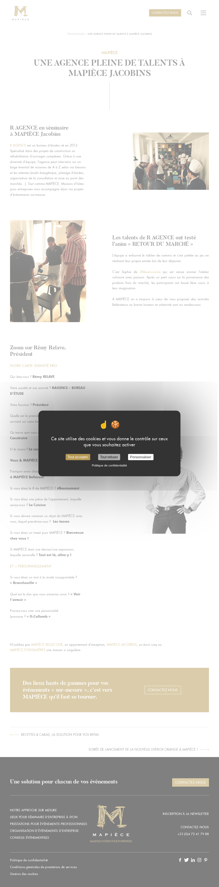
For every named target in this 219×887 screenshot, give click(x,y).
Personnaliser (140, 457)
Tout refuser (109, 457)
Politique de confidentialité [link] (109, 465)
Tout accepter (78, 457)
